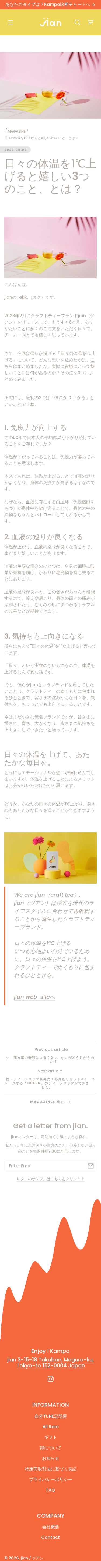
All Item (51, 1427)
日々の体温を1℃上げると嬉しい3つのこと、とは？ (41, 138)
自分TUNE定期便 (50, 1416)
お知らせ (50, 1458)
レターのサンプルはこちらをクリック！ (51, 1178)
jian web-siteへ (34, 997)
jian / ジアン (32, 1558)
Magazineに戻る (47, 1102)
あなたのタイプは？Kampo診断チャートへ (48, 4)
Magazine (16, 131)
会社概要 (50, 1527)
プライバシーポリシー (50, 1479)
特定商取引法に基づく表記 (50, 1469)
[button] (77, 22)
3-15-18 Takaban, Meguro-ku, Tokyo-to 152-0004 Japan (55, 1362)
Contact (50, 1537)
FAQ (50, 1490)
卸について (50, 1448)
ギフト (50, 1437)
